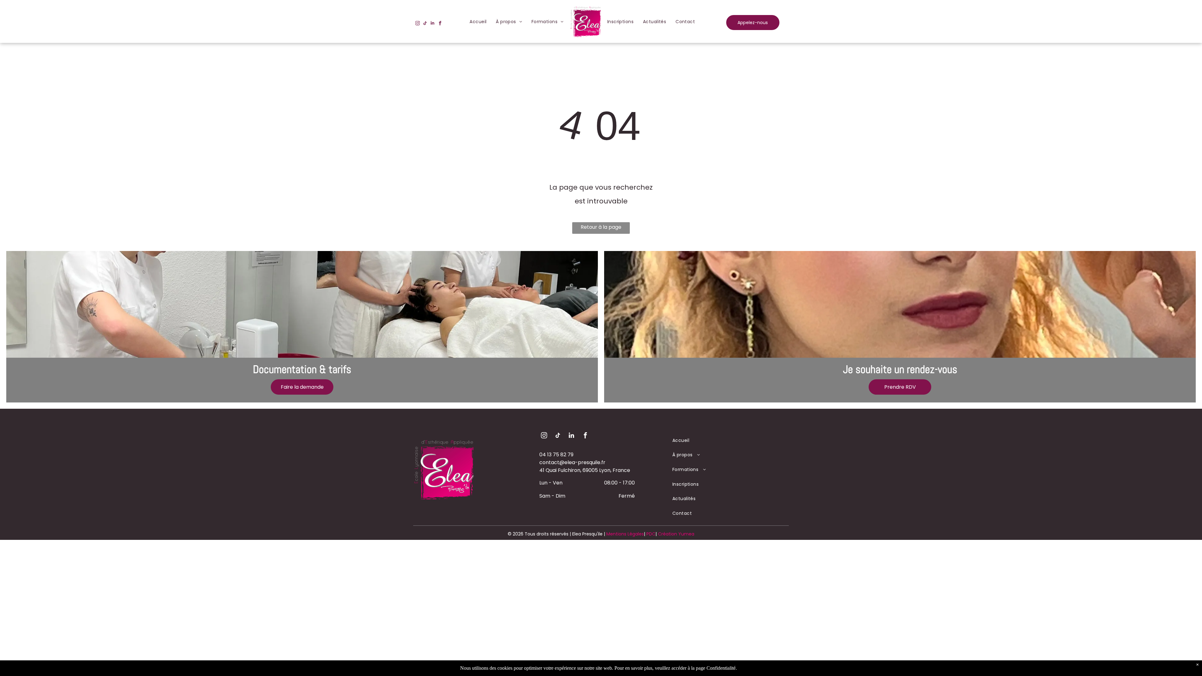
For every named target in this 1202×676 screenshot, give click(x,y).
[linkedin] (432, 24)
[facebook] (440, 24)
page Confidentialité (716, 668)
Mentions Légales (625, 534)
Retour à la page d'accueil (601, 228)
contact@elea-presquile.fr (572, 462)
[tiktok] (425, 24)
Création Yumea (676, 534)
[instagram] (417, 24)
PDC (650, 534)
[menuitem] (478, 21)
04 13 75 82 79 (556, 454)
